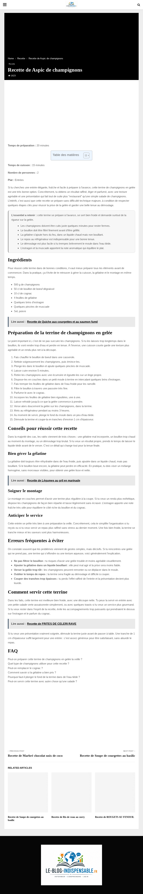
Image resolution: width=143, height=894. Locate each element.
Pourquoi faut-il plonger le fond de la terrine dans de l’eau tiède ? (44, 676)
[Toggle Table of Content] (85, 155)
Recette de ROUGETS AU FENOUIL (114, 817)
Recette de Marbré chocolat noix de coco (35, 755)
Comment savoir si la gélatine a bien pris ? (32, 672)
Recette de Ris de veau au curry (68, 817)
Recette (12, 64)
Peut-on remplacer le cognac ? (25, 668)
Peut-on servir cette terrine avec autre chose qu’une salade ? (42, 681)
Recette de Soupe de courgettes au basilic (107, 755)
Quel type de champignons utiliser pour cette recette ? (38, 663)
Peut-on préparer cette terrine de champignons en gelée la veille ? (45, 659)
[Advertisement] (71, 115)
